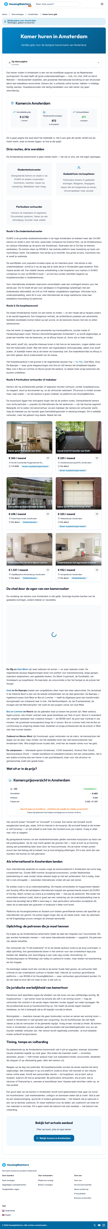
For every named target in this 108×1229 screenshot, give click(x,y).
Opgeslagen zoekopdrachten (14, 1185)
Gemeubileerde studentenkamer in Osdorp (26, 506)
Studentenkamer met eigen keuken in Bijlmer (76, 562)
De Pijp (79, 361)
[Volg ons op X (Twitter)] (94, 1225)
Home (4, 14)
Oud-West (22, 669)
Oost (8, 690)
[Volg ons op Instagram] (103, 1225)
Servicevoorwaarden (83, 1185)
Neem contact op (81, 1189)
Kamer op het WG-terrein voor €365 (24, 451)
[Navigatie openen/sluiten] (102, 4)
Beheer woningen (45, 1185)
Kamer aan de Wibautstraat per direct (74, 506)
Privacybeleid (79, 1193)
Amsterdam (33, 14)
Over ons (78, 1180)
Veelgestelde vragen (10, 1189)
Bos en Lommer (14, 711)
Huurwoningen (18, 14)
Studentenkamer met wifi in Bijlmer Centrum (28, 562)
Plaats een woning (45, 1180)
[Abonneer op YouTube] (99, 1225)
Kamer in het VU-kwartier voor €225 (73, 451)
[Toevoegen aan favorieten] (47, 458)
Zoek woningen (8, 1180)
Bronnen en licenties (82, 1198)
